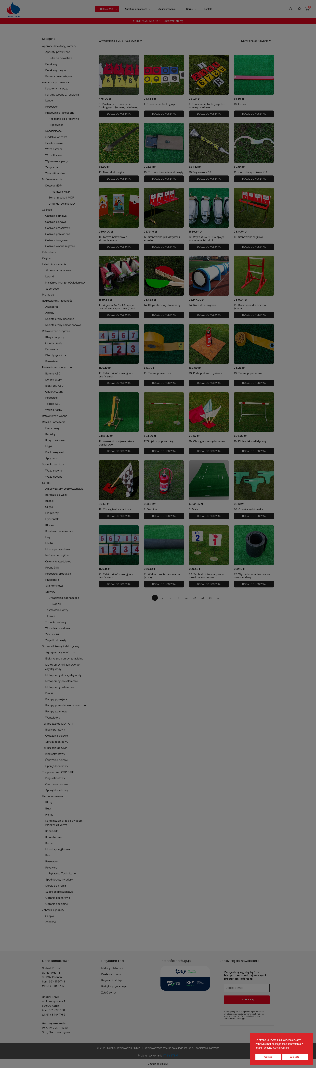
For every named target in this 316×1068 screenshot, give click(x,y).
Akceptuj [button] (295, 1057)
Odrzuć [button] (268, 1057)
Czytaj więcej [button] (281, 1047)
